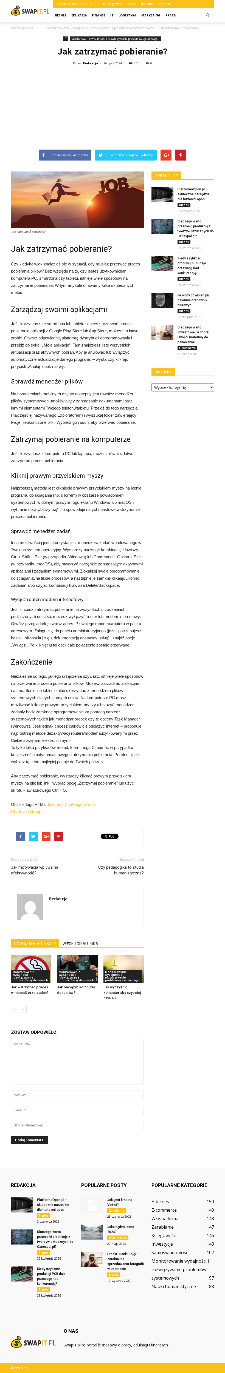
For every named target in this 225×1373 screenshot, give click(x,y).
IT (112, 15)
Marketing (151, 15)
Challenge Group (26, 811)
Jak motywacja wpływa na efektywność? (34, 870)
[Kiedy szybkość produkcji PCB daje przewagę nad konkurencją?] (162, 263)
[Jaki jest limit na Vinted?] (92, 1205)
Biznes (60, 15)
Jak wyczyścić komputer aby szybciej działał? (122, 992)
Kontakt (164, 4)
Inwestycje (162, 1244)
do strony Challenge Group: (71, 804)
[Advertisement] (112, 108)
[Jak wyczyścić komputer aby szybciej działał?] (123, 969)
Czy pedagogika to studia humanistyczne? (121, 870)
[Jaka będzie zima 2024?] (92, 1232)
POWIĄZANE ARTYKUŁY (35, 944)
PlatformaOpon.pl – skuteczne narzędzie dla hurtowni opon (194, 194)
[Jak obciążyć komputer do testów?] (77, 969)
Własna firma (118, 1238)
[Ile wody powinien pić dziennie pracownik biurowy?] (162, 300)
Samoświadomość (169, 1252)
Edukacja (79, 15)
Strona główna (112, 4)
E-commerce (187, 348)
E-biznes (160, 1201)
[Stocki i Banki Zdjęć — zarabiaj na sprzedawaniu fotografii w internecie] (92, 1259)
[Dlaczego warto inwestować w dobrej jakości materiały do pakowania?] (162, 332)
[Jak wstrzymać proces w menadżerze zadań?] (31, 969)
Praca (170, 15)
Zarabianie (116, 1210)
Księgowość (163, 1235)
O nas (132, 4)
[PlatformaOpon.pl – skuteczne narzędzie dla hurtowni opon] (162, 194)
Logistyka (127, 15)
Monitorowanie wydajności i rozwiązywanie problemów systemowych (115, 39)
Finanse (98, 15)
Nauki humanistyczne (173, 1286)
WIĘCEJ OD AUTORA (80, 944)
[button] (207, 15)
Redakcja (90, 63)
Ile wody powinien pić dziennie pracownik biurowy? (194, 300)
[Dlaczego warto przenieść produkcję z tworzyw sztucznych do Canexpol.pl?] (162, 226)
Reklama (147, 4)
